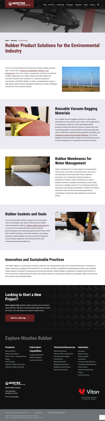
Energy (80, 372)
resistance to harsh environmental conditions (71, 135)
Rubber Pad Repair (36, 357)
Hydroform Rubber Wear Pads (15, 364)
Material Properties (60, 362)
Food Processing (83, 375)
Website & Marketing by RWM (57, 412)
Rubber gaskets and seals (36, 225)
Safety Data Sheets (60, 351)
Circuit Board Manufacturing (87, 364)
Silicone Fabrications (12, 354)
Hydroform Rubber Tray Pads (14, 367)
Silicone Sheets (10, 351)
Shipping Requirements (61, 364)
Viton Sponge (10, 362)
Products (10, 347)
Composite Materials (36, 355)
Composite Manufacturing (86, 362)
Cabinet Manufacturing (85, 370)
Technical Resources (64, 347)
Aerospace (81, 351)
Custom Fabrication (36, 360)
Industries (83, 347)
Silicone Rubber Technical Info (63, 354)
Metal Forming (83, 354)
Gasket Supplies (83, 356)
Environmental (82, 367)
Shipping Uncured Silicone (62, 367)
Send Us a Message (18, 318)
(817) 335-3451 (14, 396)
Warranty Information (61, 370)
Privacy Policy (38, 412)
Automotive (82, 359)
